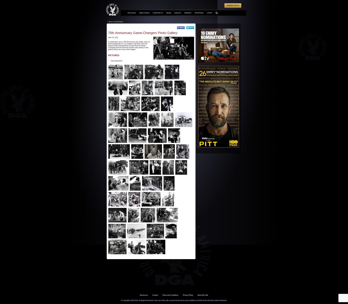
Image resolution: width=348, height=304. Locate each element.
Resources (144, 295)
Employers (144, 13)
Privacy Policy (188, 295)
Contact (155, 295)
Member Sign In (233, 5)
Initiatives (199, 13)
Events (177, 13)
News (168, 13)
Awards (187, 13)
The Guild (131, 13)
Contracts (158, 13)
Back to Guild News (116, 22)
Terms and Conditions (170, 295)
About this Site (203, 295)
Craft (209, 13)
